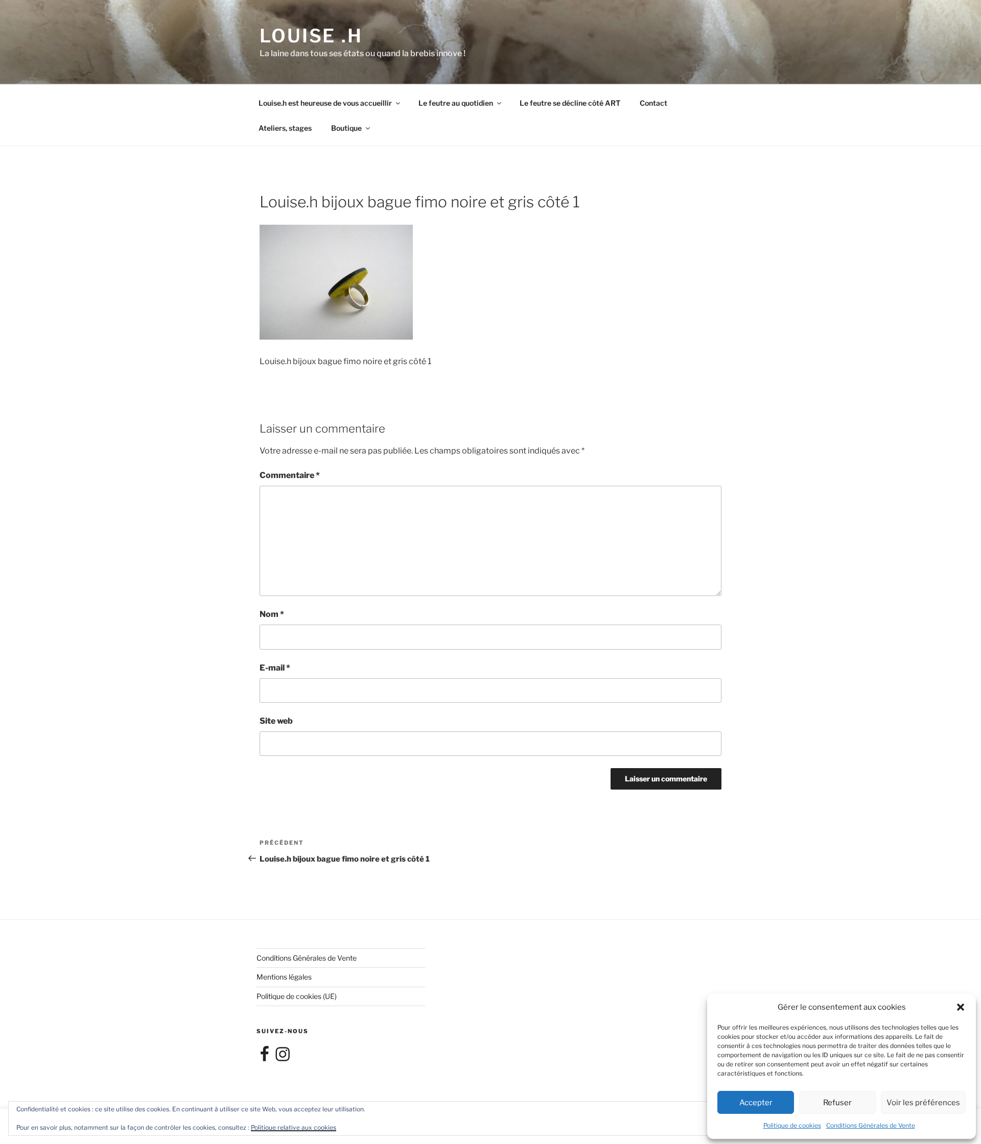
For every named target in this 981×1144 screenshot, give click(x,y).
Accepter (756, 1102)
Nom (272, 614)
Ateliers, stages (285, 128)
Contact (653, 103)
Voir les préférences (923, 1102)
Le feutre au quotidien (455, 103)
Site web (276, 721)
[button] (960, 1007)
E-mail (275, 668)
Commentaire (290, 475)
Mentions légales (284, 976)
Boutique (346, 128)
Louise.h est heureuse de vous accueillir (325, 103)
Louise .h (311, 36)
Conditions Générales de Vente (870, 1125)
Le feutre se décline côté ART (570, 103)
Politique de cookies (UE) (296, 996)
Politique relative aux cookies (293, 1127)
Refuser (837, 1102)
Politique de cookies (792, 1125)
